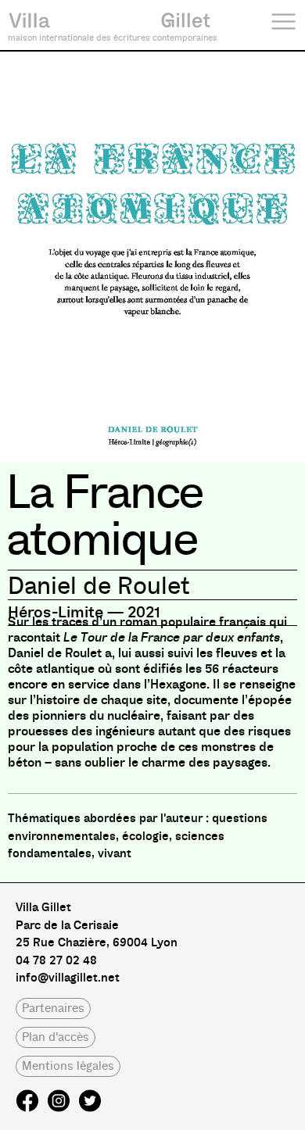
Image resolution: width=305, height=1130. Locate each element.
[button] (53, 1008)
